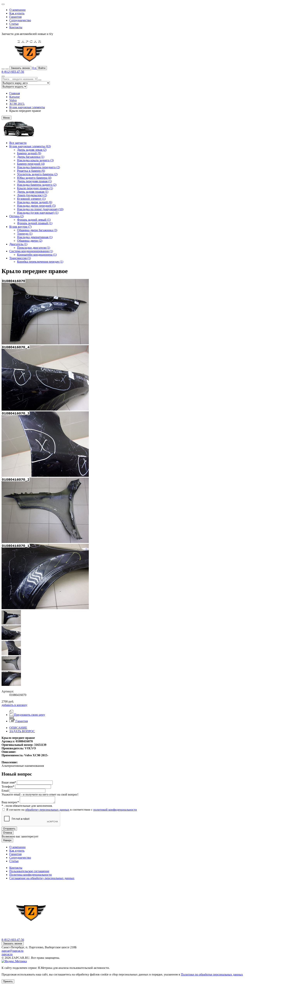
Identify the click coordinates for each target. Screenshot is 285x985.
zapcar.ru (7, 954)
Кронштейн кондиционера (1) (37, 254)
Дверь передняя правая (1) (34, 181)
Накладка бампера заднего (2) (36, 184)
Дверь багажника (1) (30, 156)
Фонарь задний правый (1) (34, 223)
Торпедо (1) (24, 233)
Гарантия (15, 16)
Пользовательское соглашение (29, 871)
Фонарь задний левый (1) (34, 219)
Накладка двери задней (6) (34, 202)
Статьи (14, 23)
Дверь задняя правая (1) (32, 191)
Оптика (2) (16, 216)
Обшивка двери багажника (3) (37, 230)
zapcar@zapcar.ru (12, 950)
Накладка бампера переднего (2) (38, 167)
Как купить (16, 13)
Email (5, 790)
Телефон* (8, 786)
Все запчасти (18, 142)
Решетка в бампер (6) (31, 170)
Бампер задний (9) (29, 153)
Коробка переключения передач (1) (40, 261)
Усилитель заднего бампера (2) (37, 174)
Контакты (15, 27)
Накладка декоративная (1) (35, 237)
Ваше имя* (9, 782)
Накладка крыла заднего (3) (35, 160)
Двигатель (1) (18, 244)
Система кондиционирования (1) (31, 251)
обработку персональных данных (47, 809)
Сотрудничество (20, 20)
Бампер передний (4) (31, 163)
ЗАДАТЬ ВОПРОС (22, 731)
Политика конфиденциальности (30, 874)
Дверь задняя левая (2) (32, 149)
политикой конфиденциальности (115, 809)
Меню (6, 117)
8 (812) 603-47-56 (13, 71)
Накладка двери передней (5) (36, 205)
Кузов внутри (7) (20, 226)
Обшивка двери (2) (29, 240)
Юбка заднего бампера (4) (34, 177)
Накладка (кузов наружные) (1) (37, 212)
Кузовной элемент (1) (31, 198)
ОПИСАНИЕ (18, 727)
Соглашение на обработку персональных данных (41, 878)
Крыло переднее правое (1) (35, 188)
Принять (8, 981)
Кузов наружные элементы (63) (30, 146)
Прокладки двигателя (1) (33, 247)
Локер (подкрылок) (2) (32, 195)
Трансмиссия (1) (20, 258)
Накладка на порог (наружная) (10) (40, 209)
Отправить (9, 828)
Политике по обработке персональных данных (212, 974)
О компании (17, 9)
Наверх (7, 840)
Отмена (7, 832)
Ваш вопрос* (10, 802)
